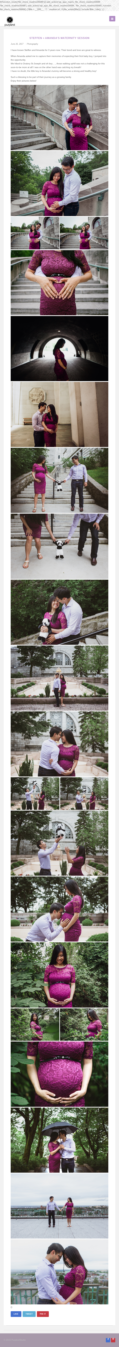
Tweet (29, 1314)
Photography (32, 44)
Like (16, 1314)
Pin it (43, 1314)
